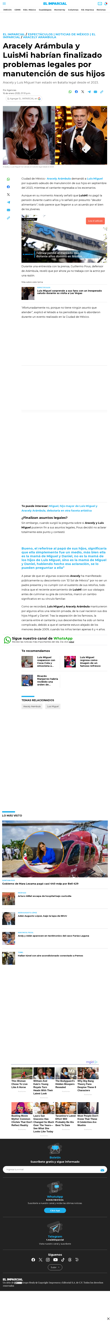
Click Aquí (55, 1210)
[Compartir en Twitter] (83, 91)
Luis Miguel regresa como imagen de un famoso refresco (90, 661)
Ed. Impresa (87, 10)
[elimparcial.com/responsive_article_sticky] (108, 1318)
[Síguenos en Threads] (70, 1260)
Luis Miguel (53, 706)
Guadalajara (45, 10)
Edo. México (29, 10)
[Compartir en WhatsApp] (70, 91)
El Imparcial (14, 34)
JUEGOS (7, 10)
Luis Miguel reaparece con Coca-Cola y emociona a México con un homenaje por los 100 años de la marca (46, 667)
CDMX (17, 10)
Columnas (73, 10)
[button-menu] (4, 3)
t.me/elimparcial (55, 1240)
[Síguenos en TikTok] (62, 1260)
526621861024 (55, 1200)
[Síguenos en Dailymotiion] (77, 1259)
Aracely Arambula (39, 37)
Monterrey (59, 10)
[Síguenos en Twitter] (40, 1260)
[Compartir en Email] (95, 91)
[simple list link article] (55, 850)
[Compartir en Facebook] (76, 91)
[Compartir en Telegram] (89, 91)
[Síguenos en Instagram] (48, 1260)
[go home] (55, 1279)
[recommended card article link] (27, 293)
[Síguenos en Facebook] (33, 1260)
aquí (71, 641)
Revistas (101, 10)
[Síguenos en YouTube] (55, 1259)
